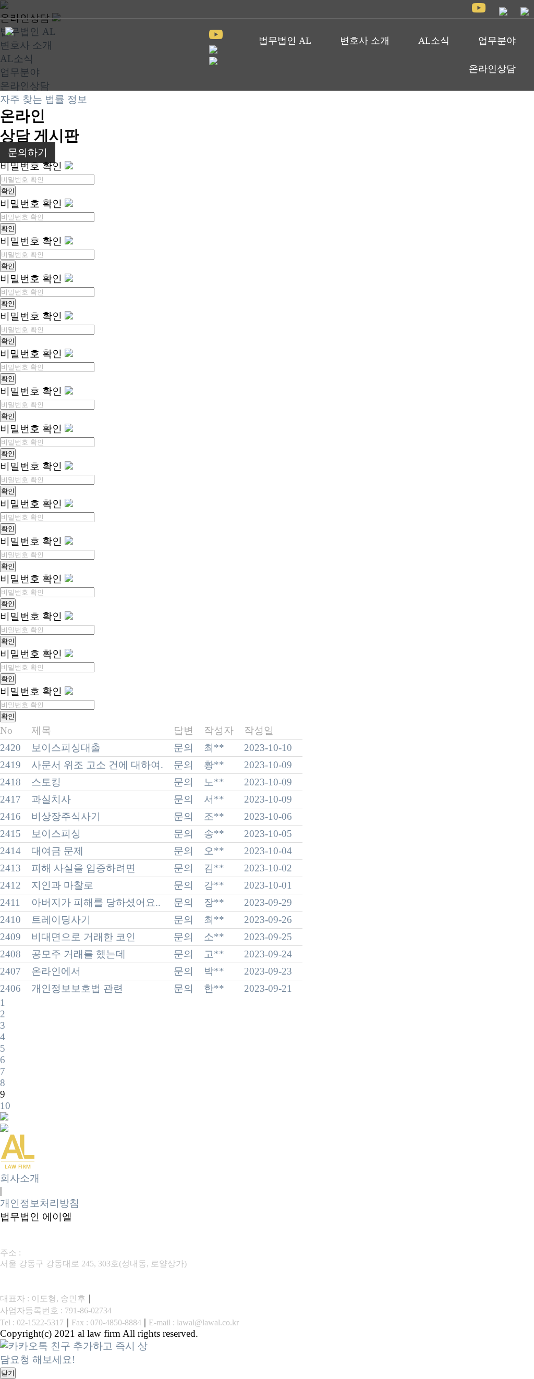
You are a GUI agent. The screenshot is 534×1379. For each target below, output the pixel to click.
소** (214, 936)
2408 (10, 954)
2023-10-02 (268, 868)
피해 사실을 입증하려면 (83, 868)
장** (214, 902)
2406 (10, 988)
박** (214, 971)
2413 (10, 868)
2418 (10, 782)
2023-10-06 (268, 816)
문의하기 (27, 152)
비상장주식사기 (66, 816)
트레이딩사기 (61, 919)
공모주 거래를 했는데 (78, 954)
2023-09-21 (268, 988)
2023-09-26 (268, 919)
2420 (10, 747)
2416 (10, 816)
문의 (183, 747)
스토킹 (46, 782)
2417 (10, 799)
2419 (10, 764)
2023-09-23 (268, 971)
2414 (10, 850)
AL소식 (434, 40)
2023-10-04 (268, 850)
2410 (10, 919)
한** (214, 988)
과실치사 (51, 799)
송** (214, 833)
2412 (10, 885)
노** (214, 782)
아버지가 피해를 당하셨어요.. (96, 902)
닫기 (8, 1373)
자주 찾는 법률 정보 (43, 99)
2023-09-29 (268, 902)
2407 (10, 971)
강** (214, 885)
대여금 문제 (57, 850)
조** (214, 816)
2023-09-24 (268, 954)
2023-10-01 (268, 885)
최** (214, 747)
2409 (10, 936)
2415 (10, 833)
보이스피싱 (56, 833)
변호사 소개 (365, 40)
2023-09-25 (268, 936)
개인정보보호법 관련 (77, 988)
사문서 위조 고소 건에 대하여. (97, 764)
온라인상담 (492, 69)
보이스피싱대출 (66, 747)
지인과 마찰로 (62, 885)
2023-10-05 (268, 833)
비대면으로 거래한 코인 (83, 936)
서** (214, 799)
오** (214, 850)
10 (5, 1105)
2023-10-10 (268, 747)
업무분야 (497, 40)
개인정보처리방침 (39, 1203)
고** (214, 954)
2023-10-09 (268, 764)
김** (214, 868)
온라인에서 (56, 971)
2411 (10, 902)
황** (214, 764)
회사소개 (20, 1178)
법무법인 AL (285, 40)
